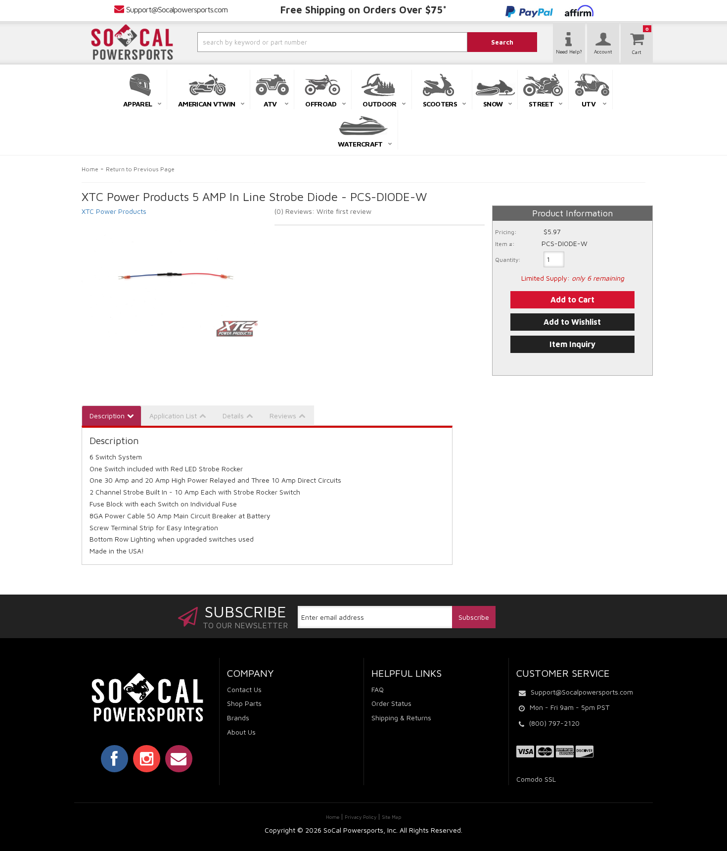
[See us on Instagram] (146, 758)
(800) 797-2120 (554, 723)
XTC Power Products (114, 211)
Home (90, 169)
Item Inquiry (572, 344)
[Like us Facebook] (114, 758)
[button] (305, 42)
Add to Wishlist (572, 321)
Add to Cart (572, 299)
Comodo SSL (536, 779)
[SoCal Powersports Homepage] (132, 42)
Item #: (505, 244)
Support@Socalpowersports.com (176, 9)
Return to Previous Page (140, 169)
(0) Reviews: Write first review (322, 211)
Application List (173, 415)
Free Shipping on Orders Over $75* (363, 9)
